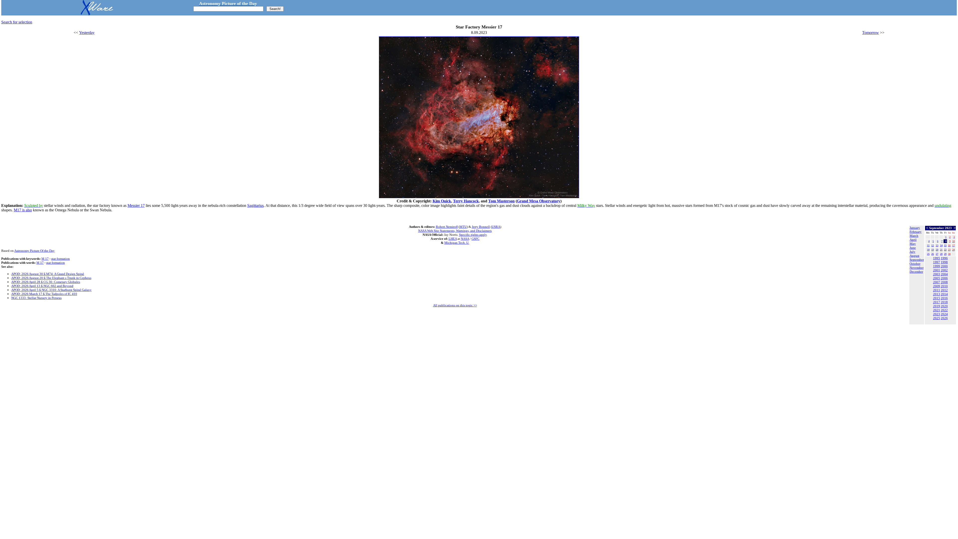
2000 (944, 266)
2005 (936, 278)
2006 (944, 278)
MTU (463, 227)
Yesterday (87, 32)
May (913, 244)
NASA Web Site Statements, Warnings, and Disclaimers (455, 231)
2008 (944, 282)
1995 (936, 258)
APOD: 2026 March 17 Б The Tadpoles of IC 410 (44, 294)
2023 (936, 314)
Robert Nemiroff (447, 227)
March (914, 236)
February (916, 232)
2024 (944, 314)
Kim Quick (442, 201)
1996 (944, 258)
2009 (936, 286)
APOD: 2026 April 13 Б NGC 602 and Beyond (42, 286)
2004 (944, 274)
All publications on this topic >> (455, 305)
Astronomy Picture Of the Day (34, 251)
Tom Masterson (501, 201)
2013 (936, 294)
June (913, 248)
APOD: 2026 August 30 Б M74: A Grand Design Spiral (47, 274)
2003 (936, 274)
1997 (936, 262)
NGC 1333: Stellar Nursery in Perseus (36, 298)
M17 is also (23, 210)
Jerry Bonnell (481, 227)
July (912, 252)
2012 (944, 290)
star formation (60, 259)
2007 (936, 282)
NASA (465, 239)
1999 (936, 266)
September (917, 260)
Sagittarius (255, 205)
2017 (936, 302)
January (915, 228)
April (913, 240)
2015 (936, 298)
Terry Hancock (466, 201)
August (914, 256)
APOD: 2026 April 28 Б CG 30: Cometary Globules (45, 282)
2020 (944, 306)
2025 (936, 318)
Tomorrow (870, 32)
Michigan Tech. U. (456, 243)
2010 (944, 286)
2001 (936, 270)
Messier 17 (136, 205)
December (916, 271)
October (915, 264)
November (917, 268)
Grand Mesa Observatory (538, 201)
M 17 (45, 259)
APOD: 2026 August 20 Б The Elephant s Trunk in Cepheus (51, 278)
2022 (944, 310)
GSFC (475, 239)
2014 (944, 294)
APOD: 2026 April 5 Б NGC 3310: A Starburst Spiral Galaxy (51, 290)
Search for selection (16, 22)
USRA (496, 227)
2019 (936, 306)
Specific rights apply (473, 235)
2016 (944, 298)
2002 (944, 270)
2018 (944, 302)
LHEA (453, 239)
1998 (944, 262)
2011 (936, 290)
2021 (936, 310)
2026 (944, 318)
